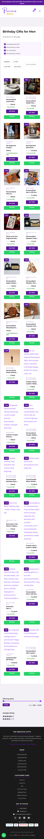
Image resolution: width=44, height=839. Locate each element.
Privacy (27, 835)
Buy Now (12, 111)
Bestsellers (7, 62)
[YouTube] (28, 818)
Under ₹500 (7, 67)
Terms (23, 835)
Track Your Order (22, 789)
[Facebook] (19, 818)
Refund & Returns (22, 795)
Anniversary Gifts (22, 764)
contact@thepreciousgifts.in (22, 814)
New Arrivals (17, 67)
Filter (6, 705)
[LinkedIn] (24, 818)
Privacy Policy (22, 798)
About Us (22, 780)
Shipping (32, 835)
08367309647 (22, 808)
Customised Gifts (22, 757)
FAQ (22, 786)
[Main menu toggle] (39, 11)
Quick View (12, 92)
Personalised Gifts (22, 754)
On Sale (16, 62)
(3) (8, 719)
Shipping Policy (22, 792)
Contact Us (22, 783)
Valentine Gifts (22, 761)
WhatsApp (12, 116)
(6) (8, 716)
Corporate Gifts (22, 770)
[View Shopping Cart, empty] (34, 11)
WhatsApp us (22, 811)
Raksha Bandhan (22, 767)
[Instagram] (15, 818)
